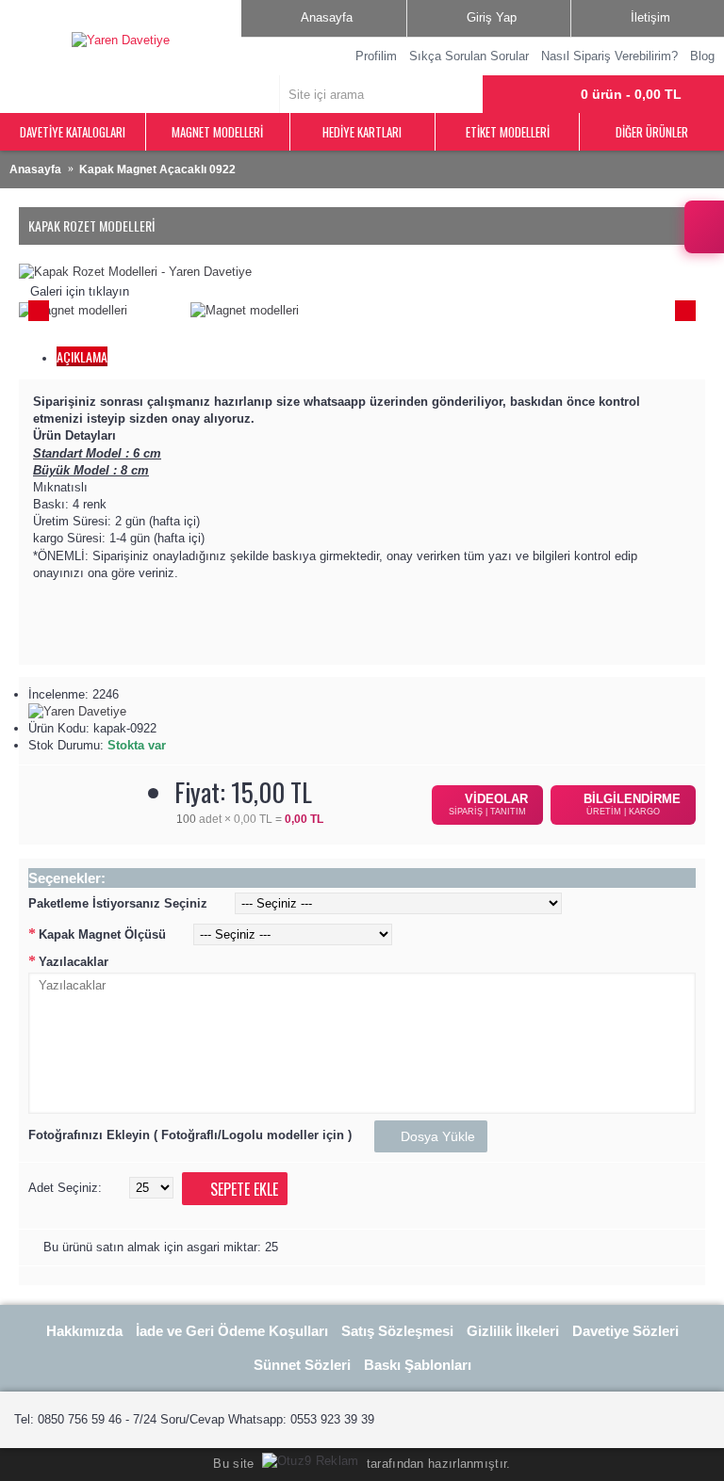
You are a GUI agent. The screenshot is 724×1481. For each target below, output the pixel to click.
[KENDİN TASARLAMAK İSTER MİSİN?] (704, 227)
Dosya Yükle (436, 1136)
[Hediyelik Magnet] (135, 272)
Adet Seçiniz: (65, 1188)
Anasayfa (35, 169)
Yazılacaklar (73, 962)
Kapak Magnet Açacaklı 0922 (157, 169)
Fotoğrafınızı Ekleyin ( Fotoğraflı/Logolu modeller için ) (190, 1135)
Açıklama (82, 356)
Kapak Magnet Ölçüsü (102, 934)
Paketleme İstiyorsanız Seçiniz (117, 903)
